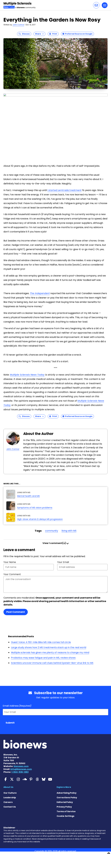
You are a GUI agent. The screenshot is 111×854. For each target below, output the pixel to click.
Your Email (63, 562)
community (51, 530)
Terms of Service (66, 811)
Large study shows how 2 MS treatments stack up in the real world (48, 647)
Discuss (25, 34)
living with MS (69, 530)
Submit (10, 722)
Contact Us (9, 806)
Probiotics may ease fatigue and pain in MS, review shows (43, 657)
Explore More (64, 787)
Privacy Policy (64, 806)
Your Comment (12, 574)
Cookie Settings (65, 816)
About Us (8, 787)
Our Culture (10, 792)
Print (54, 34)
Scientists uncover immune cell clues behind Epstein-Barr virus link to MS (52, 663)
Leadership (9, 797)
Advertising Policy (66, 792)
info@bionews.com (21, 769)
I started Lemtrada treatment (64, 190)
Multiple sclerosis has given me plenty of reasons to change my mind (50, 652)
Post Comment (15, 612)
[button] (96, 5)
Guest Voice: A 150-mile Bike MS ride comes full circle (41, 642)
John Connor (18, 24)
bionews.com (21, 766)
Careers (8, 802)
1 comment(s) (54, 543)
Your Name (9, 562)
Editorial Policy (65, 802)
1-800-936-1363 (20, 772)
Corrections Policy (67, 797)
